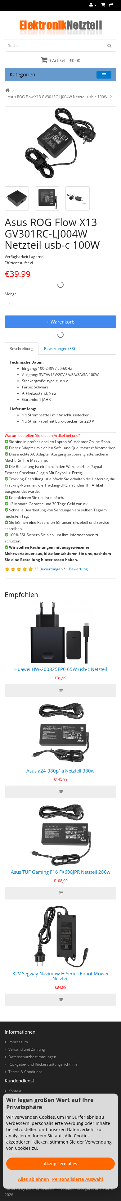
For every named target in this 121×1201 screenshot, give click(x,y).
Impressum (18, 1042)
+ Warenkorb (60, 322)
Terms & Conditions (25, 1071)
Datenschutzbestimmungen (32, 1056)
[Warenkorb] (103, 4)
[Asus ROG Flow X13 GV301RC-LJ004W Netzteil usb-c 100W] (60, 143)
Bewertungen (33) (59, 348)
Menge (11, 294)
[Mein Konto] (93, 4)
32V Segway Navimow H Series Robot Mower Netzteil (60, 976)
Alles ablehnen (33, 1179)
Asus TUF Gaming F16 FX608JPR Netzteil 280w (60, 872)
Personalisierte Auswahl (77, 1179)
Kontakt (14, 1091)
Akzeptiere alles (60, 1164)
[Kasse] (111, 4)
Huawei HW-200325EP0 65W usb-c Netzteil (60, 669)
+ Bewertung (77, 569)
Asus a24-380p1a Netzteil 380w (60, 771)
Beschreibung (22, 348)
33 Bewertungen (48, 569)
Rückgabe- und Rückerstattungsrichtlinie (43, 1064)
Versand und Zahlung (26, 1049)
